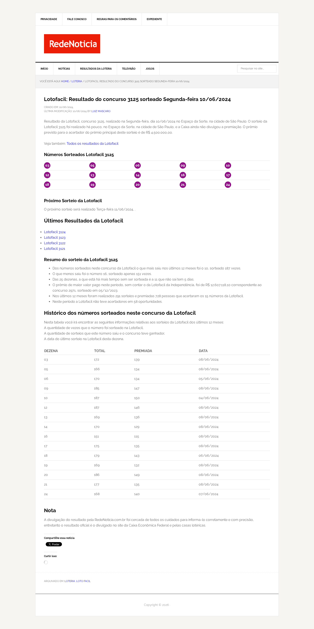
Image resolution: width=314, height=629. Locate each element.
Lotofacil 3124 (55, 232)
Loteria (70, 581)
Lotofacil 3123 (55, 238)
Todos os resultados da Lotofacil (92, 144)
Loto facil (83, 581)
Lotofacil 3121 (54, 249)
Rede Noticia (157, 43)
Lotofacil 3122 (54, 243)
